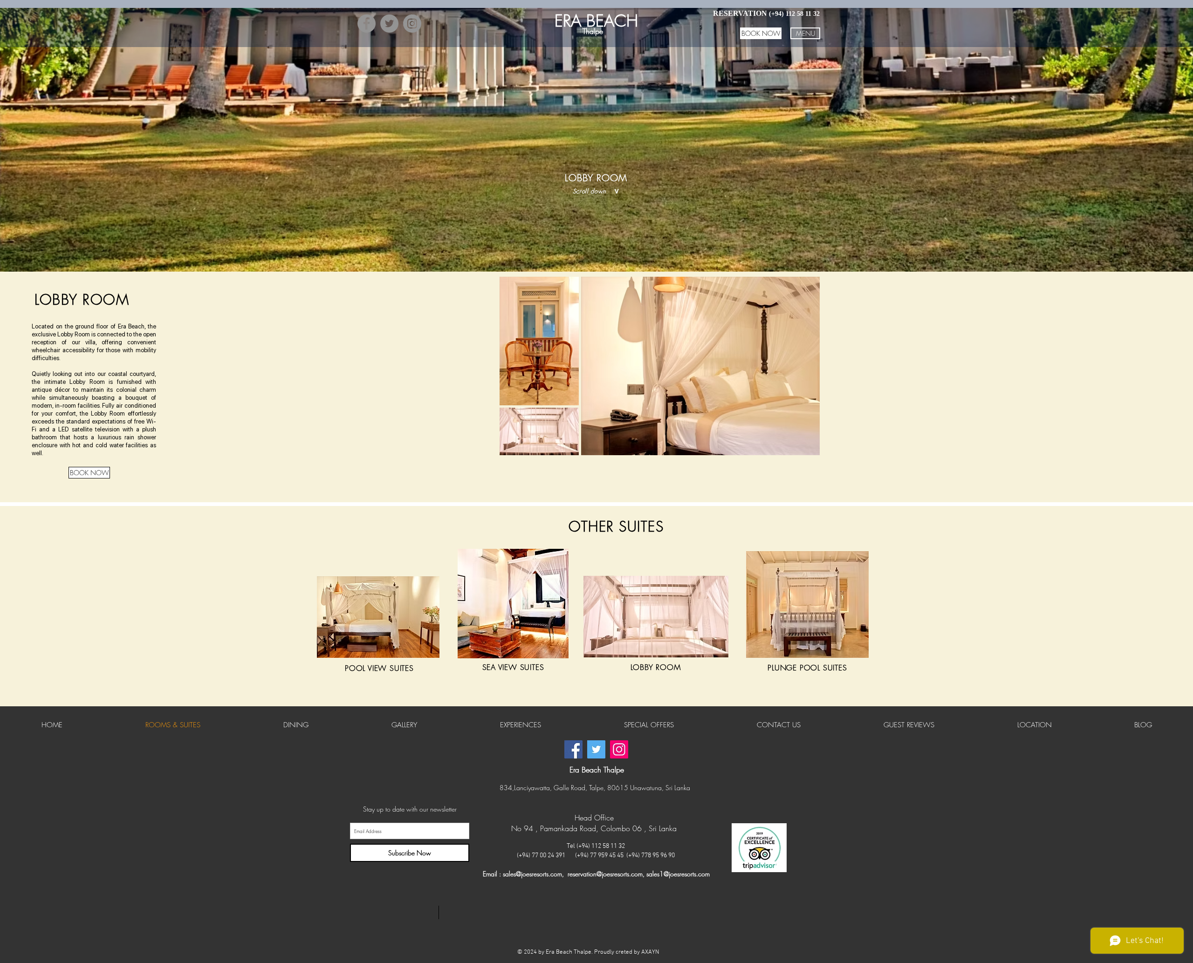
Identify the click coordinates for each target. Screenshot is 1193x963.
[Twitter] (389, 23)
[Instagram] (412, 23)
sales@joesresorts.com (532, 873)
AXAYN (650, 952)
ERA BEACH (596, 21)
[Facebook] (366, 23)
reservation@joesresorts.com (605, 873)
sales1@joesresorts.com (678, 873)
